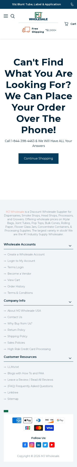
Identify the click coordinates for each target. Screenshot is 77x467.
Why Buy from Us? (19, 323)
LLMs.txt (13, 367)
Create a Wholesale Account (26, 254)
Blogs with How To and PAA (25, 373)
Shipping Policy (17, 336)
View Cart (13, 280)
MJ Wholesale (15, 211)
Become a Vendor (19, 273)
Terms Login (15, 267)
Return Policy (16, 330)
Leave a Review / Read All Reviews (30, 379)
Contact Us (14, 317)
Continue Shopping (38, 158)
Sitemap (13, 399)
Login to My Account (21, 261)
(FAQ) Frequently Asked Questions (30, 386)
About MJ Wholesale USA (24, 310)
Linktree (12, 392)
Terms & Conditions (20, 293)
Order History (16, 286)
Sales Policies (16, 342)
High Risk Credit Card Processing (29, 349)
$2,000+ (51, 30)
